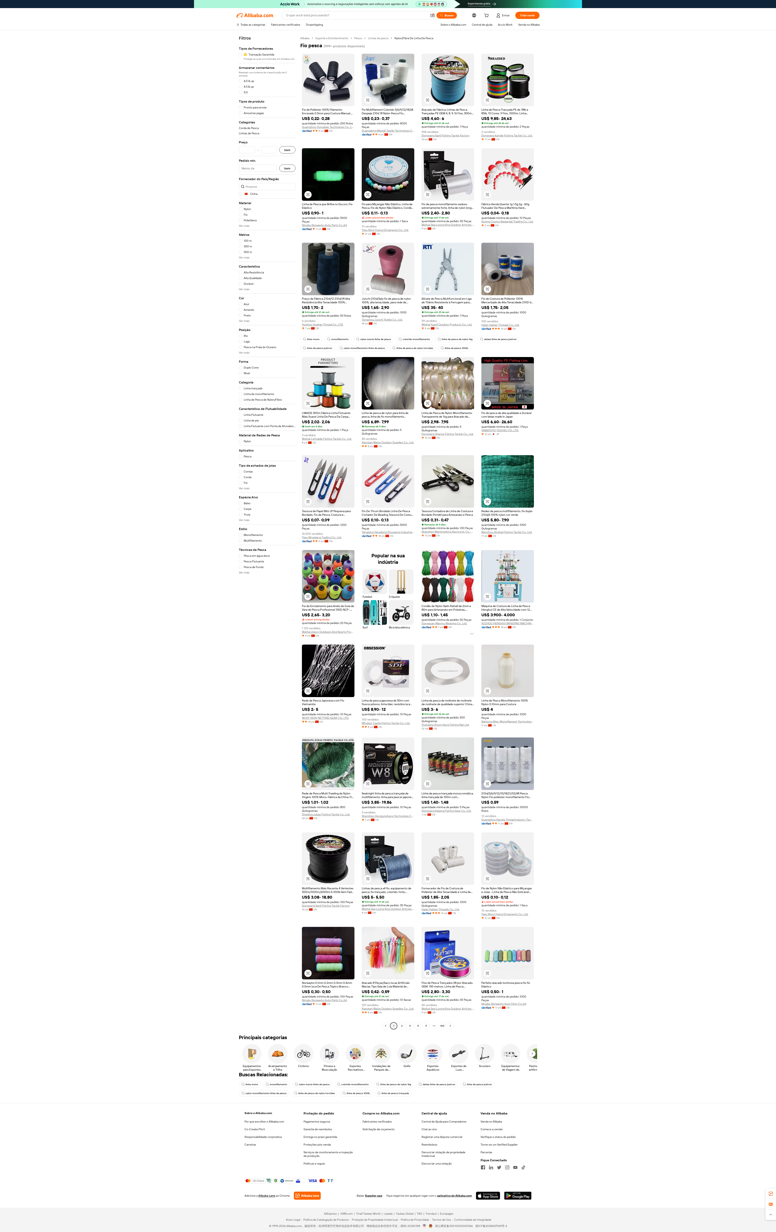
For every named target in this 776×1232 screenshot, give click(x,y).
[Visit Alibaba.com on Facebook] (483, 1167)
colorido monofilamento (416, 339)
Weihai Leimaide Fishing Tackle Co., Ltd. (327, 438)
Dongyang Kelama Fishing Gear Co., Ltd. (446, 810)
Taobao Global (404, 1213)
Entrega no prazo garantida (320, 1137)
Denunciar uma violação (437, 1163)
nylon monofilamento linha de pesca (364, 348)
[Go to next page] (450, 1025)
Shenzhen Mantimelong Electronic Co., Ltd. (448, 531)
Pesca (358, 38)
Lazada (388, 1213)
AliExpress (330, 1213)
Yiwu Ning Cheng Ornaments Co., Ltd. (385, 230)
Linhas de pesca (378, 38)
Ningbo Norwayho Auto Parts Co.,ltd (324, 225)
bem (287, 150)
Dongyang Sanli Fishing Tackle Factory (445, 135)
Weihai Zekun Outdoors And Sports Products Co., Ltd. (328, 631)
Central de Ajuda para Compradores (444, 1121)
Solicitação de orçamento (379, 1129)
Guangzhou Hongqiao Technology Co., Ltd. (328, 127)
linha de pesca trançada (395, 1093)
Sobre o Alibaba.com (258, 1113)
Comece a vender (492, 1129)
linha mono (313, 339)
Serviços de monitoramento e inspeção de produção (328, 1154)
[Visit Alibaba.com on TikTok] (523, 1167)
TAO (419, 1213)
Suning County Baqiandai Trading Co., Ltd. (507, 221)
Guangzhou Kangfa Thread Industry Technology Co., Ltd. (507, 819)
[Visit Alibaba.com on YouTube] (515, 1167)
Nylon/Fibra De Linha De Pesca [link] (413, 38)
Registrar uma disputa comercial (442, 1137)
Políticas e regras (314, 1163)
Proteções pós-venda (317, 1144)
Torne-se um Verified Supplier (499, 1144)
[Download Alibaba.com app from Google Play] (517, 1196)
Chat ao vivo (429, 1129)
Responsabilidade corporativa (263, 1137)
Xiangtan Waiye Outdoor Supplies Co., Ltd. (388, 442)
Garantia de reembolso (318, 1129)
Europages (446, 1213)
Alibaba (304, 38)
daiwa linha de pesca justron (500, 339)
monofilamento (340, 339)
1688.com (346, 1213)
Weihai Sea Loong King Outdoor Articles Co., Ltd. (448, 224)
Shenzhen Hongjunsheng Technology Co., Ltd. (388, 816)
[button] (432, 15)
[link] (770, 1193)
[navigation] (267, 532)
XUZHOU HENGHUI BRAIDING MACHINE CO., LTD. (507, 623)
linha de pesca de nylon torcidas (414, 348)
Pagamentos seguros (317, 1121)
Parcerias (486, 1152)
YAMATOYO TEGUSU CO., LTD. (500, 430)
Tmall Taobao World (368, 1213)
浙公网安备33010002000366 (454, 1226)
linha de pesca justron (319, 348)
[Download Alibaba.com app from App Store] (488, 1196)
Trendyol (431, 1213)
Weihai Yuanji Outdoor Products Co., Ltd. (447, 324)
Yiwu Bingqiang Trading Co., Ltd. (322, 537)
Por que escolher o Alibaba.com (264, 1121)
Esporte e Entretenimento (331, 38)
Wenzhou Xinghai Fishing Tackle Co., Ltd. (506, 532)
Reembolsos (429, 1144)
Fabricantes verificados (377, 1121)
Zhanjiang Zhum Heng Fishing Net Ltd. (445, 724)
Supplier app (373, 1195)
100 (442, 1025)
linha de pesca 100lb (456, 348)
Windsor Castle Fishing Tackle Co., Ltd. (386, 723)
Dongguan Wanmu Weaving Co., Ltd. (444, 623)
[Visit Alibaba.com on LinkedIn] (491, 1167)
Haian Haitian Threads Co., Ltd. (500, 325)
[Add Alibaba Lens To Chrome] (307, 1196)
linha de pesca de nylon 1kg (457, 339)
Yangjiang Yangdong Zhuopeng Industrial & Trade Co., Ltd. (388, 532)
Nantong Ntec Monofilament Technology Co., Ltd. (507, 721)
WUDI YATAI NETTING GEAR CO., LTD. (325, 717)
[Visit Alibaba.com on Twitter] (499, 1167)
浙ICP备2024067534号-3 (491, 1226)
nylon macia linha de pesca (375, 339)
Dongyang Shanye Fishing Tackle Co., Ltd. (447, 434)
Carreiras (250, 1144)
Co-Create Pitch (255, 1129)
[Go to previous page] (385, 1025)
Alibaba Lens (266, 1195)
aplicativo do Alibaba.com (454, 1195)
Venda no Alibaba (491, 1121)
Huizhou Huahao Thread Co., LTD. (322, 324)
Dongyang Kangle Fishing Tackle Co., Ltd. (506, 135)
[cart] (487, 16)
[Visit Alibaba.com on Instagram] (507, 1167)
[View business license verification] (424, 1226)
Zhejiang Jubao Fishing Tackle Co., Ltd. (326, 814)
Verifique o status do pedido (498, 1137)
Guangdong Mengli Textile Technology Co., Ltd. (388, 130)
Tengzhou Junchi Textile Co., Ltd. (382, 319)
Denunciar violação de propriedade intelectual (443, 1154)
